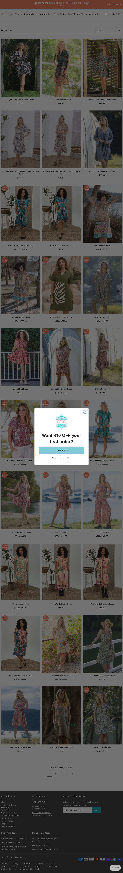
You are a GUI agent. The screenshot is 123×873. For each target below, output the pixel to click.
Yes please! (61, 450)
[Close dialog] (85, 411)
